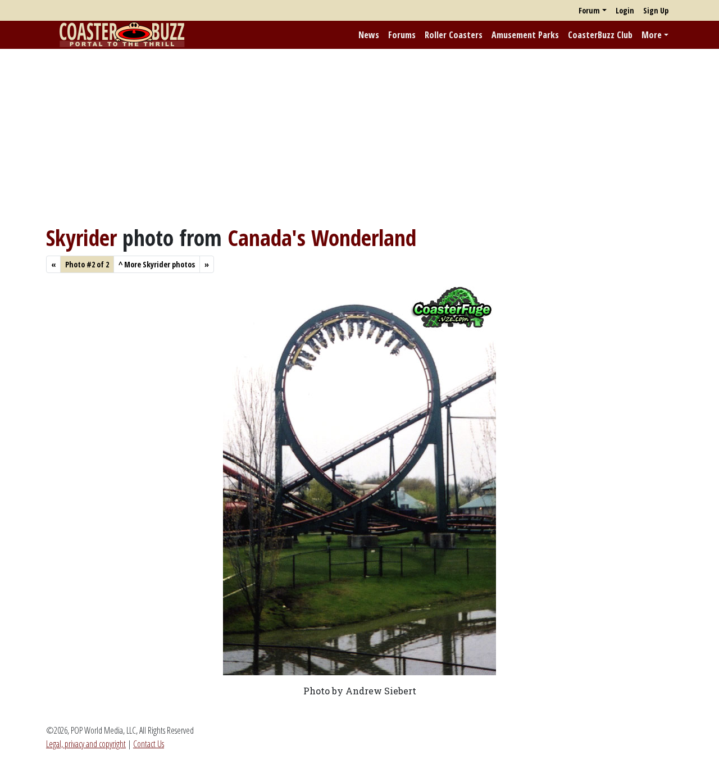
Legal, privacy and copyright (86, 744)
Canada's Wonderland (321, 237)
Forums (402, 35)
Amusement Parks (525, 35)
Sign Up (655, 10)
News (368, 35)
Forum (589, 10)
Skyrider (81, 237)
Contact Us (148, 744)
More (651, 35)
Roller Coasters (454, 35)
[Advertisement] (359, 136)
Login (625, 10)
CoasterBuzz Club (600, 35)
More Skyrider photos (157, 264)
